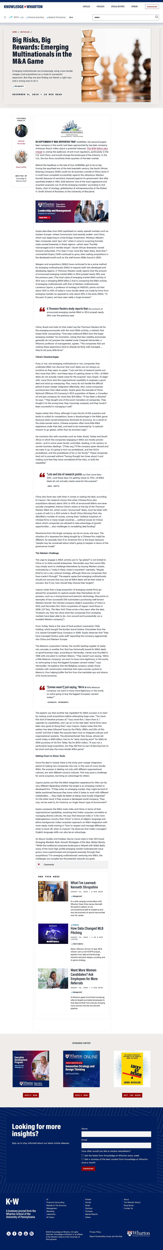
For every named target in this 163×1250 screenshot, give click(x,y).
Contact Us (128, 1209)
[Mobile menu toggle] (5, 17)
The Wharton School (132, 1203)
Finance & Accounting (36, 17)
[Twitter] (9, 1234)
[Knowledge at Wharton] (23, 6)
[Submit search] (156, 17)
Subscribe (152, 6)
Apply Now (31, 1095)
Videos (88, 1217)
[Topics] (11, 17)
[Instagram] (32, 1234)
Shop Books (129, 1206)
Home (14, 32)
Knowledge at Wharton (61, 1232)
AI (22, 17)
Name (84, 1129)
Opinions (89, 1209)
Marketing (50, 1211)
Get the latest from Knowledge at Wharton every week (111, 1156)
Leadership (50, 1214)
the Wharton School (56, 1237)
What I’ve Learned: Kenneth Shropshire (84, 885)
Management (19, 86)
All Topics (50, 1217)
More (71, 17)
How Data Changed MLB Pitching (87, 931)
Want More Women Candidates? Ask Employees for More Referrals (84, 977)
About (126, 1200)
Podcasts (100, 7)
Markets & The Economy (56, 17)
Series (87, 1206)
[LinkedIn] (20, 1234)
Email (84, 1140)
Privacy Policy (95, 1232)
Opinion (134, 7)
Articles (86, 7)
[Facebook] (14, 1234)
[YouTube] (26, 1234)
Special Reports (118, 7)
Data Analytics (78, 944)
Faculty (88, 1203)
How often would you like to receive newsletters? (106, 1151)
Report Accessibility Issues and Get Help (106, 1237)
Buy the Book (132, 1095)
